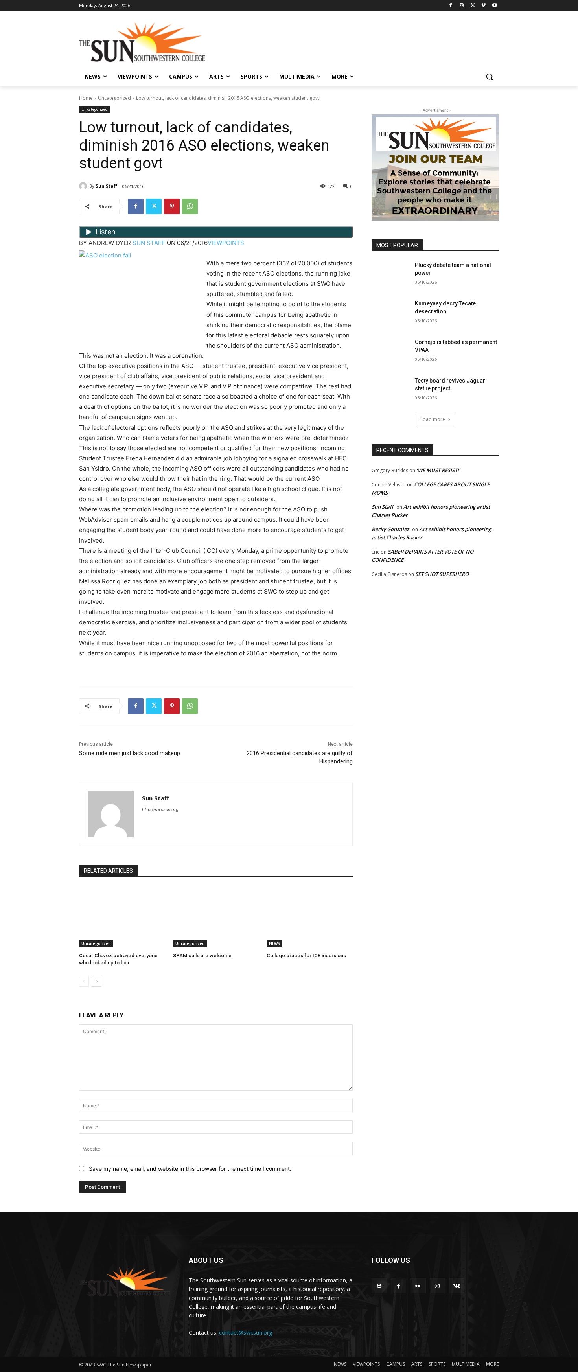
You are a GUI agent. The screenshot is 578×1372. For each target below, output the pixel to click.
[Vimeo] (483, 5)
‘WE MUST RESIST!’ (438, 470)
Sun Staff (106, 186)
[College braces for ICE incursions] (310, 917)
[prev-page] (84, 982)
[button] (489, 76)
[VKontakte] (456, 1285)
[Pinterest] (172, 206)
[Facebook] (450, 5)
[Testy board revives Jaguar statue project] (391, 390)
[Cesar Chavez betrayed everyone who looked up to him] (122, 917)
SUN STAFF (149, 242)
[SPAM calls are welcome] (216, 917)
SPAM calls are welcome (202, 955)
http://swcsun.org (160, 809)
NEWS (274, 943)
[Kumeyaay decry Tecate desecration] (391, 313)
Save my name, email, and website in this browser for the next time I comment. (190, 1168)
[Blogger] (379, 1285)
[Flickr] (417, 1285)
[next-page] (96, 982)
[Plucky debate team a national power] (391, 274)
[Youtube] (494, 5)
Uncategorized (114, 98)
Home (86, 98)
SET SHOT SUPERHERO (442, 573)
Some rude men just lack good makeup (129, 753)
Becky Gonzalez (390, 529)
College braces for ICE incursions (306, 955)
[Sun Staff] (84, 186)
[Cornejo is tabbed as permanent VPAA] (391, 351)
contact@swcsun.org (245, 1332)
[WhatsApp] (190, 206)
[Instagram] (461, 5)
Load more (432, 419)
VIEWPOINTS (226, 242)
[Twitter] (472, 5)
